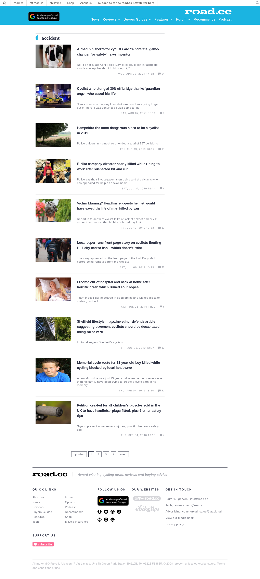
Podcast (70, 507)
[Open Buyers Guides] (150, 19)
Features (38, 516)
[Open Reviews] (119, 19)
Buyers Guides (42, 511)
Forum (69, 497)
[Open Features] (171, 19)
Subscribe (45, 544)
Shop (68, 516)
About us (38, 497)
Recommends (74, 511)
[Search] (4, 3)
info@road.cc (199, 498)
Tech (35, 521)
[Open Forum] (189, 19)
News (36, 502)
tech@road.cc (195, 505)
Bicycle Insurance (76, 521)
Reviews (38, 507)
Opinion (70, 502)
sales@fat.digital (210, 511)
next (122, 454)
